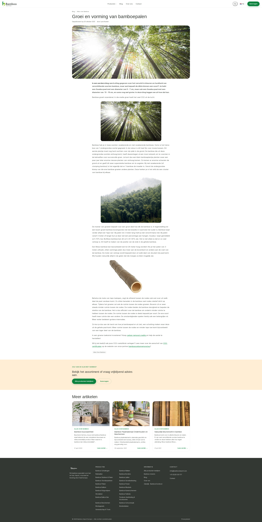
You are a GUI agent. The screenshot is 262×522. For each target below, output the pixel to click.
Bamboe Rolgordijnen (102, 490)
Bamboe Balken (100, 487)
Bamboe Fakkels (125, 494)
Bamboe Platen (100, 484)
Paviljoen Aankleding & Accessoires (127, 498)
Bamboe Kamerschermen (127, 490)
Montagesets (99, 506)
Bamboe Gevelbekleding (127, 480)
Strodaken (99, 494)
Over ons (129, 4)
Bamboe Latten (124, 477)
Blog (121, 4)
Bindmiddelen (124, 506)
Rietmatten (99, 474)
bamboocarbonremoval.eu (139, 346)
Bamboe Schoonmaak (126, 503)
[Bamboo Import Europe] (9, 3)
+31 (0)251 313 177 (176, 474)
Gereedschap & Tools (102, 509)
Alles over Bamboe (83, 11)
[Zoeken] (235, 4)
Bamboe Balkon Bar (102, 497)
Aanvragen (253, 4)
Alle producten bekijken (84, 381)
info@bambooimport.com (178, 471)
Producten (112, 4)
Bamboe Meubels (125, 487)
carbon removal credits (136, 335)
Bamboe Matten (124, 471)
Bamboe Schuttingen (102, 471)
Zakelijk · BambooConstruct (153, 484)
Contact (139, 4)
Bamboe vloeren (149, 474)
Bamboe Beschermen (102, 503)
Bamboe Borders (125, 474)
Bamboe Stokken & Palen (104, 477)
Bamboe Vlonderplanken (103, 480)
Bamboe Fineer (124, 484)
